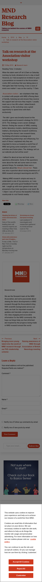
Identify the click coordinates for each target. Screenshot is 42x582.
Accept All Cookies (21, 562)
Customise (21, 575)
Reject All (21, 569)
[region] (21, 543)
